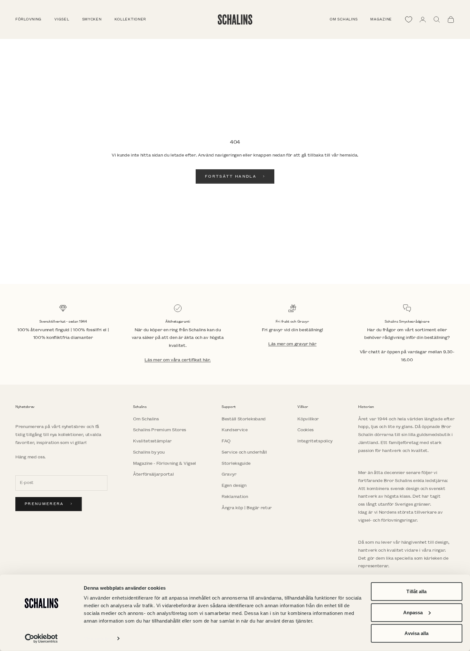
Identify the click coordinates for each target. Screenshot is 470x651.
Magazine (381, 19)
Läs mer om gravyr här (292, 343)
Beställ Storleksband (244, 419)
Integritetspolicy (315, 441)
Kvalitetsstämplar (152, 441)
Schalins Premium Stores (159, 429)
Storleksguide (236, 463)
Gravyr (229, 474)
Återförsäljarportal (153, 474)
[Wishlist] (408, 19)
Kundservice (235, 429)
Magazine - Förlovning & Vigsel (164, 463)
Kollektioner (130, 19)
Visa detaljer (98, 638)
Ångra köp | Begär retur (247, 507)
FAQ (226, 441)
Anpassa (413, 612)
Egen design (234, 485)
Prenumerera (44, 504)
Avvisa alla (416, 633)
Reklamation (235, 496)
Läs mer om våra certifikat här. (178, 359)
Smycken (92, 19)
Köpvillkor (308, 419)
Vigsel (61, 19)
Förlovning (28, 19)
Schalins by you (149, 452)
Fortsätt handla (230, 176)
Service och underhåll (244, 452)
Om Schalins (343, 19)
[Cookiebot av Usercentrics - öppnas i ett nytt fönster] (41, 638)
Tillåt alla (416, 591)
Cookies (305, 429)
